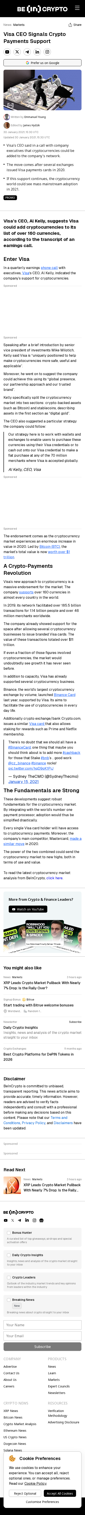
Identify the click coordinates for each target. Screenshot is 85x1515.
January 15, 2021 (23, 781)
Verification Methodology (57, 1413)
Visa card (37, 723)
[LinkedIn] (37, 52)
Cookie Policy (35, 1483)
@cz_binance (19, 763)
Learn (52, 1373)
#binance (38, 763)
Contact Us (11, 1373)
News (7, 25)
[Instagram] (47, 52)
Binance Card (64, 695)
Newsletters (56, 1393)
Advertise (10, 1366)
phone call (49, 267)
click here (54, 878)
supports (26, 592)
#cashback (71, 752)
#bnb (45, 758)
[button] (42, 1237)
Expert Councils (59, 1386)
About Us (10, 1380)
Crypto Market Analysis (19, 1424)
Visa (25, 273)
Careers (8, 1386)
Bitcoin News (12, 1417)
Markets (19, 25)
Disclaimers (63, 1123)
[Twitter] (17, 52)
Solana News (12, 1450)
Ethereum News (14, 1430)
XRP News (10, 1411)
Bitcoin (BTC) (49, 546)
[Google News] (41, 1220)
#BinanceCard (19, 747)
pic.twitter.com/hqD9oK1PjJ (30, 768)
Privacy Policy (33, 1123)
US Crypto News (15, 1437)
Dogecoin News (14, 1444)
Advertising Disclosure (63, 1422)
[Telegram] (27, 52)
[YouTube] (7, 52)
